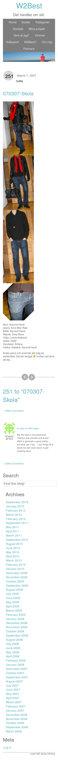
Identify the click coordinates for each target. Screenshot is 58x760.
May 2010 (12, 552)
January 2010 (15, 568)
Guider (25, 22)
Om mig (47, 42)
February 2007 (16, 706)
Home (13, 22)
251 (9, 75)
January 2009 (15, 619)
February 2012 (16, 519)
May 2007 (12, 693)
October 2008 (15, 631)
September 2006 (17, 727)
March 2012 (14, 514)
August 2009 (14, 589)
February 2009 (16, 614)
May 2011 (12, 527)
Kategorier (42, 22)
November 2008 (16, 627)
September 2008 (17, 635)
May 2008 (12, 652)
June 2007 (13, 689)
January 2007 (15, 710)
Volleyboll (12, 42)
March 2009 (14, 610)
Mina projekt (37, 29)
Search (11, 475)
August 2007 (14, 681)
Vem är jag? (21, 35)
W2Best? (30, 42)
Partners (29, 48)
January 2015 (15, 506)
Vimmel (40, 35)
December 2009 (16, 573)
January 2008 (15, 664)
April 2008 (12, 656)
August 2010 (14, 544)
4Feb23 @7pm (9, 437)
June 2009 (13, 598)
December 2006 (16, 714)
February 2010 (16, 564)
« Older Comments (13, 410)
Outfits (19, 81)
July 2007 (12, 685)
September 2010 (17, 539)
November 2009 (16, 577)
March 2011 (14, 535)
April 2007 (12, 698)
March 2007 (14, 702)
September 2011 (17, 523)
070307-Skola (18, 93)
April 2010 (12, 556)
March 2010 (14, 560)
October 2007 (15, 673)
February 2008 (16, 660)
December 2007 (16, 668)
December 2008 (16, 623)
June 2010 (13, 548)
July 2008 (12, 644)
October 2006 (15, 723)
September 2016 (17, 502)
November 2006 (16, 719)
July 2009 (12, 593)
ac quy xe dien (25, 428)
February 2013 (16, 510)
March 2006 (14, 731)
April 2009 (12, 606)
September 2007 (17, 677)
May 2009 (12, 602)
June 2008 (13, 648)
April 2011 (12, 531)
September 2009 (17, 585)
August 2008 (14, 639)
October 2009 (15, 581)
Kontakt (18, 29)
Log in (7, 747)
